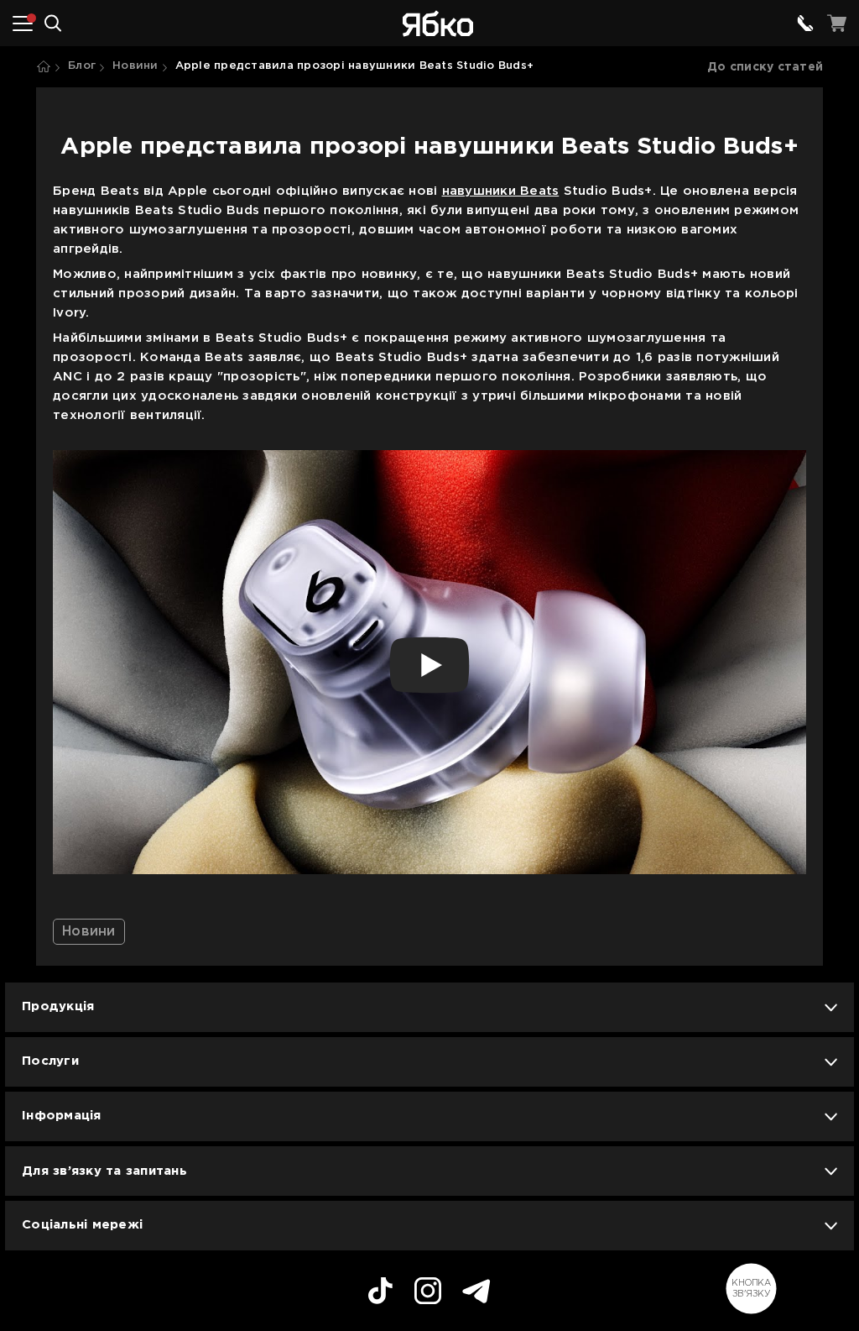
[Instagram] (427, 1293)
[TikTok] (380, 1293)
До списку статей (765, 67)
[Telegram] (476, 1293)
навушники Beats (501, 191)
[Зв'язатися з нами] (805, 23)
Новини (135, 66)
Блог (82, 66)
